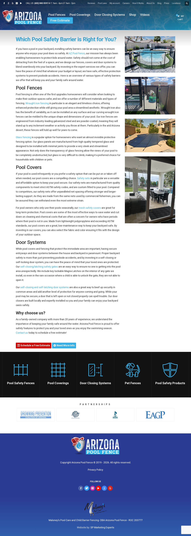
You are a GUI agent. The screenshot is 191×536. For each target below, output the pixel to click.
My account (115, 3)
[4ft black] (150, 54)
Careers (126, 3)
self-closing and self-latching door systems (44, 287)
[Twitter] (86, 488)
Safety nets (83, 178)
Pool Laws (102, 3)
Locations (176, 3)
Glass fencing (23, 137)
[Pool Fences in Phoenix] (95, 446)
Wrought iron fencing (37, 103)
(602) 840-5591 (41, 3)
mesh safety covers (90, 207)
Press (166, 3)
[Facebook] (4, 3)
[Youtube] (21, 3)
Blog (159, 3)
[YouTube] (98, 488)
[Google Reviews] (8, 3)
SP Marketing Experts (102, 527)
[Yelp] (12, 3)
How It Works (138, 3)
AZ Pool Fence (77, 53)
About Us (151, 3)
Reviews (91, 3)
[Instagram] (17, 3)
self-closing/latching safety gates (39, 266)
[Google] (104, 488)
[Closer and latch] (150, 189)
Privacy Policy (95, 469)
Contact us (22, 332)
